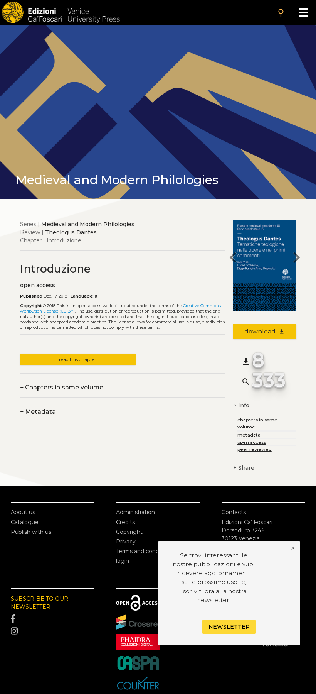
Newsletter (229, 626)
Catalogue (25, 522)
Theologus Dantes (71, 232)
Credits (125, 522)
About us (23, 512)
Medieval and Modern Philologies (87, 224)
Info (241, 405)
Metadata (38, 411)
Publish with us (31, 531)
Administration (135, 512)
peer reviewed (254, 449)
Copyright (129, 531)
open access (37, 285)
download (264, 331)
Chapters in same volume (61, 387)
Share (243, 467)
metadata (249, 435)
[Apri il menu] (303, 12)
